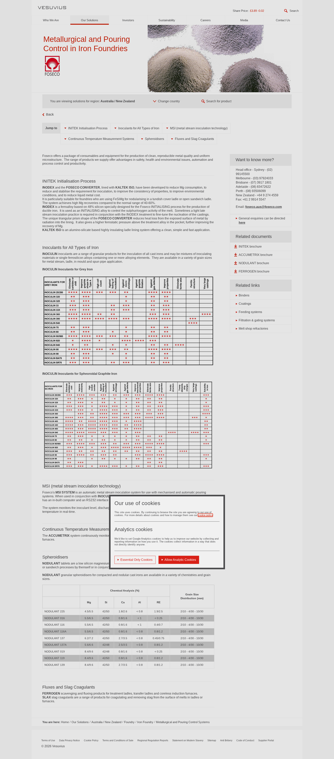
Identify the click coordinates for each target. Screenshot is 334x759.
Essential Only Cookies (136, 559)
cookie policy (205, 515)
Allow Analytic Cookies (180, 559)
